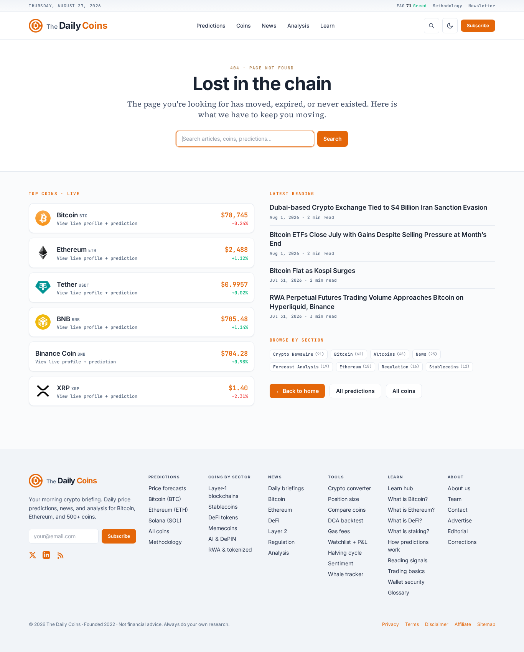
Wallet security (406, 581)
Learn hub (400, 488)
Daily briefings (286, 488)
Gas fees (339, 531)
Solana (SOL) (164, 520)
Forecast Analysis (301, 366)
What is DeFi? (405, 520)
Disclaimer (436, 624)
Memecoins (222, 528)
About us (459, 488)
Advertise (460, 520)
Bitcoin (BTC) (164, 499)
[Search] (431, 25)
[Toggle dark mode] (450, 25)
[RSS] (60, 555)
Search (332, 138)
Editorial (458, 531)
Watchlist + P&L (347, 542)
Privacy (390, 624)
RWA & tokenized (230, 549)
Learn (327, 25)
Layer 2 (277, 531)
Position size (343, 499)
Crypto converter (349, 488)
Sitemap (486, 624)
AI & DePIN (222, 538)
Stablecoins (449, 366)
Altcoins (390, 354)
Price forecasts (167, 488)
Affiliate (463, 624)
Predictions (211, 25)
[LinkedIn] (46, 555)
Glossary (398, 592)
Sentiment (340, 563)
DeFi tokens (223, 517)
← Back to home (297, 391)
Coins (243, 25)
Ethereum (355, 366)
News (269, 25)
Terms (412, 624)
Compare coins (347, 509)
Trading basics (406, 571)
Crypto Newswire (298, 354)
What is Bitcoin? (408, 499)
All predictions (355, 391)
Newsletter (481, 5)
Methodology (447, 5)
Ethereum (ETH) (168, 509)
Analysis (298, 25)
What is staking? (408, 531)
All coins (403, 391)
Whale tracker (345, 574)
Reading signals (407, 560)
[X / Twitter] (32, 555)
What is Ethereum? (411, 509)
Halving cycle (345, 552)
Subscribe (478, 25)
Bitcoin (349, 354)
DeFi (273, 520)
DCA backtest (345, 520)
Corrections (462, 542)
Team (454, 499)
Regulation (400, 366)
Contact (458, 509)
